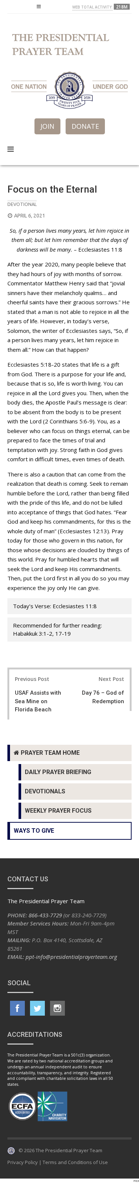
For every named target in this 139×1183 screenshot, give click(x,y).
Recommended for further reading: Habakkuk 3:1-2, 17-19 (57, 630)
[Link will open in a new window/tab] (17, 1008)
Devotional (22, 204)
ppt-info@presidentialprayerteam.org (71, 956)
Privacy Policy (22, 1162)
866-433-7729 (45, 915)
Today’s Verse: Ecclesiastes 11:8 (55, 606)
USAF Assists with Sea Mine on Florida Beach (38, 701)
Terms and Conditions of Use (75, 1162)
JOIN (47, 126)
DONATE (85, 126)
